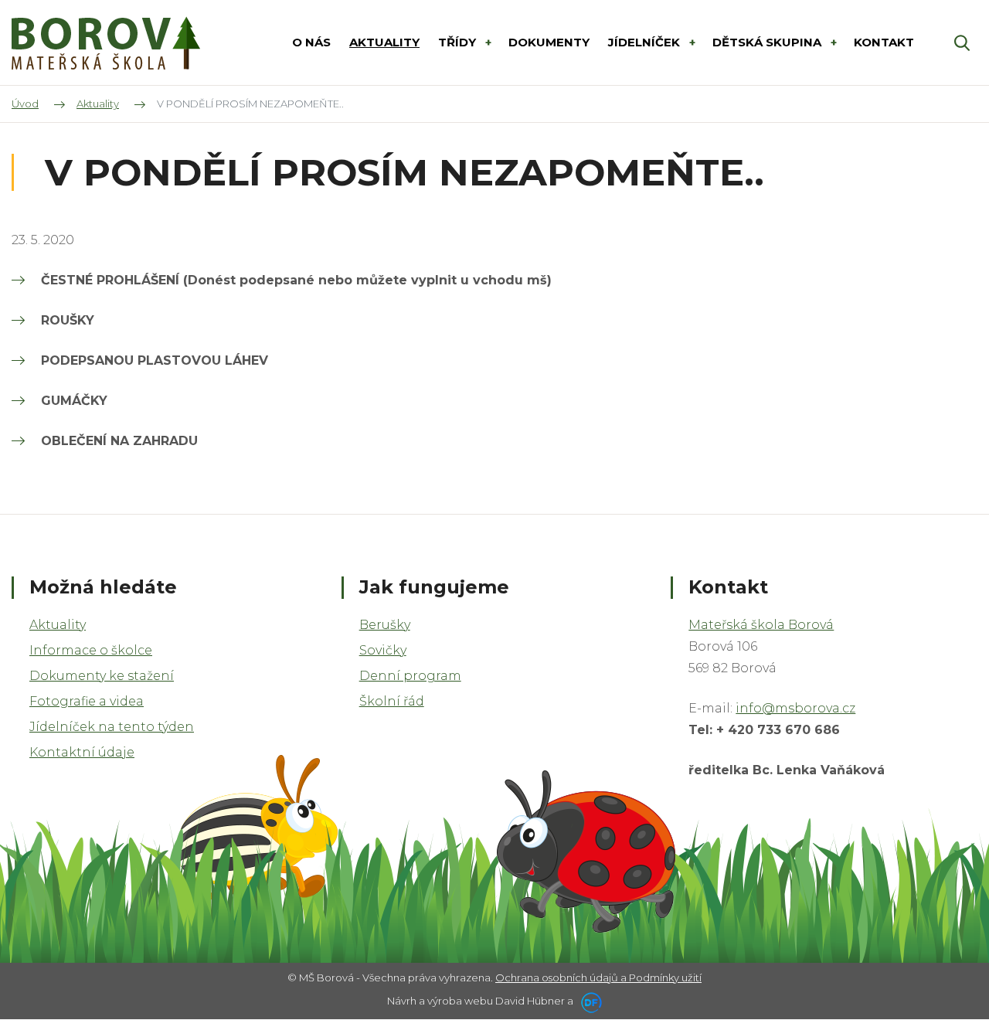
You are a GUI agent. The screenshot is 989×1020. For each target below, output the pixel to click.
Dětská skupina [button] (768, 42)
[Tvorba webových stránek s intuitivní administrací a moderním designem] (589, 1000)
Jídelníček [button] (645, 42)
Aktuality (57, 624)
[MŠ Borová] (106, 43)
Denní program (410, 675)
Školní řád (391, 701)
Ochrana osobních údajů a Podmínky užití (598, 977)
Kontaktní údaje (81, 752)
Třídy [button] (458, 42)
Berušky (384, 624)
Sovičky (382, 650)
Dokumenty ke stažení (101, 675)
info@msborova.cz (795, 708)
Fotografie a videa (86, 701)
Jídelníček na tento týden (111, 726)
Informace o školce (90, 650)
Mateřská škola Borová (761, 624)
